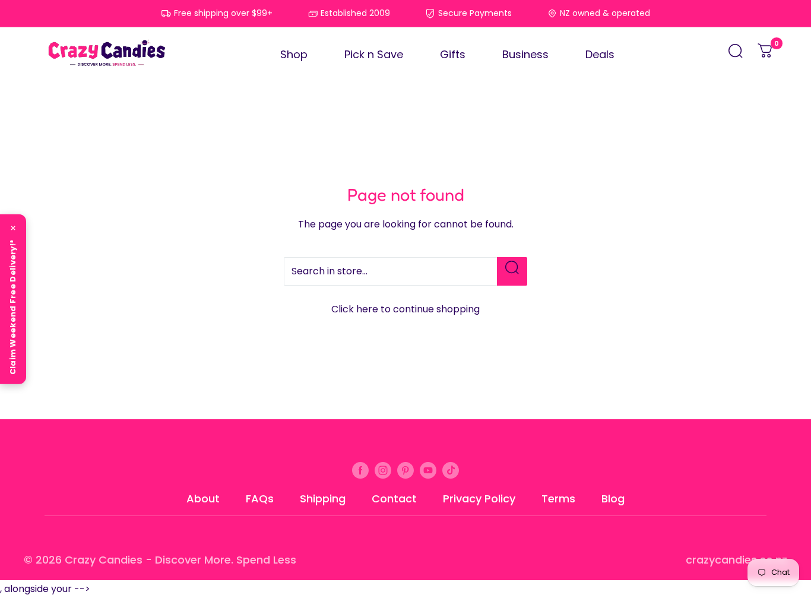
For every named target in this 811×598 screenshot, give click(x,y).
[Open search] (735, 54)
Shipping (323, 498)
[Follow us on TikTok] (450, 470)
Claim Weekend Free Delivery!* (12, 307)
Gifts (452, 54)
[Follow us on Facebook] (360, 470)
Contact (394, 498)
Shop (294, 54)
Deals (599, 54)
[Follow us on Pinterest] (405, 470)
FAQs (260, 498)
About (203, 498)
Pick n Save (373, 54)
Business (525, 54)
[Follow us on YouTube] (428, 470)
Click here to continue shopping (405, 309)
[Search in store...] (512, 271)
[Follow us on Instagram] (383, 470)
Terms (558, 498)
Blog (613, 498)
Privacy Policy (479, 498)
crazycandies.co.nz (736, 559)
